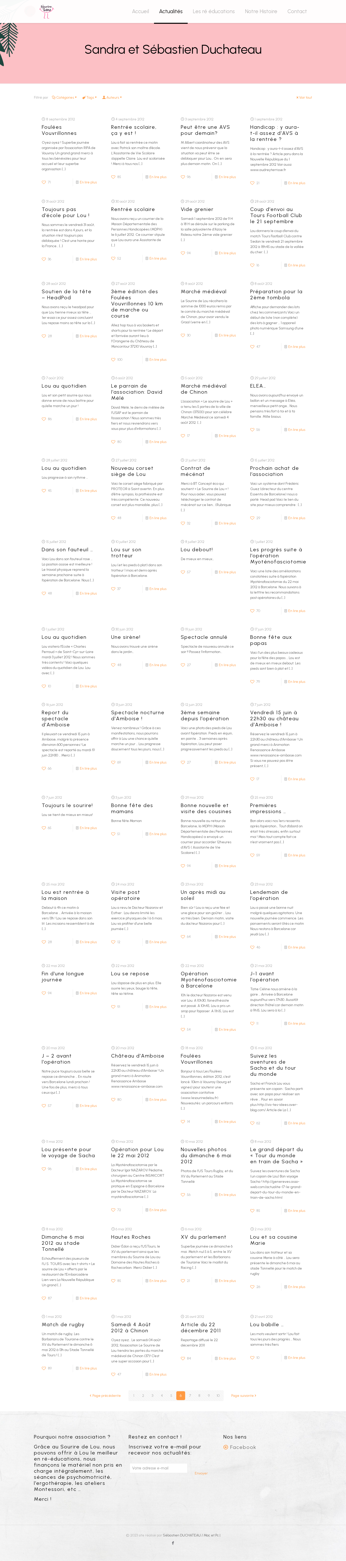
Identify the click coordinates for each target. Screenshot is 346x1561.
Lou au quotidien (64, 386)
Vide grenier (197, 209)
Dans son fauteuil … (67, 549)
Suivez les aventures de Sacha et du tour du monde (273, 1065)
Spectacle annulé (204, 637)
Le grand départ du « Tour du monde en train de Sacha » (276, 1155)
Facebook (243, 1447)
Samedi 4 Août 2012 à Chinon (131, 1327)
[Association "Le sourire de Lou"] (46, 11)
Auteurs (112, 97)
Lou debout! (197, 549)
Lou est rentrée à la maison (65, 895)
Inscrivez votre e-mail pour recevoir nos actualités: (165, 1450)
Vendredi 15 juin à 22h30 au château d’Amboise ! (274, 718)
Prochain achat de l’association (274, 471)
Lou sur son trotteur (126, 552)
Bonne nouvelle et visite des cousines (206, 808)
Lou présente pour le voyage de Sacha (68, 1152)
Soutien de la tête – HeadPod (67, 294)
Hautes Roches (131, 1237)
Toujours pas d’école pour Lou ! (66, 212)
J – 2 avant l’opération (57, 1059)
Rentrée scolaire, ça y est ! (134, 130)
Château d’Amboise (138, 1056)
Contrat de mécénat (196, 471)
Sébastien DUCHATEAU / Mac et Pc (191, 1535)
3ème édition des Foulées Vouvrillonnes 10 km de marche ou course (137, 303)
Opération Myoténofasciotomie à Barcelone (209, 980)
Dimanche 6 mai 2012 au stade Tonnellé (63, 1243)
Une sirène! (126, 637)
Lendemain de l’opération (269, 895)
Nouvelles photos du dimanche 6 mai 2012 (206, 1155)
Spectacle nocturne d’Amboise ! (138, 715)
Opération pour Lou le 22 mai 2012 (137, 1152)
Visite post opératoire (125, 895)
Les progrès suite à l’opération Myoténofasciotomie (278, 555)
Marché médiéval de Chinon (204, 389)
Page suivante (242, 1396)
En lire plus (88, 182)
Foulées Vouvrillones (197, 1059)
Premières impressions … (268, 808)
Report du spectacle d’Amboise (56, 718)
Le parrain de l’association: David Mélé (137, 392)
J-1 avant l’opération (264, 977)
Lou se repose (130, 974)
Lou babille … (267, 1324)
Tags (90, 97)
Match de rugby (63, 1324)
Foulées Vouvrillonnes (59, 130)
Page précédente (106, 1396)
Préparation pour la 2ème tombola (276, 294)
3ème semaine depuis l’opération (205, 715)
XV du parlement (204, 1237)
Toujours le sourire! (67, 805)
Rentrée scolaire (133, 209)
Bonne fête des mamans (132, 808)
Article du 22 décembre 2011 (201, 1327)
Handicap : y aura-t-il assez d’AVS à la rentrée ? (275, 133)
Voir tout (305, 97)
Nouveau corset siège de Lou (132, 471)
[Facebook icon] (173, 1543)
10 (218, 1396)
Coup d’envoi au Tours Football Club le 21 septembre (276, 215)
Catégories (65, 97)
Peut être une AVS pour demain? (205, 130)
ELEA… (258, 386)
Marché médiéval (204, 291)
